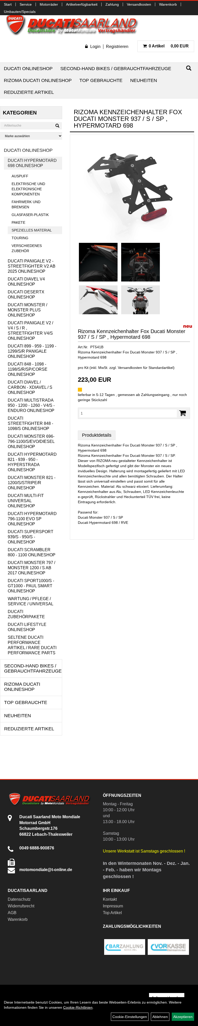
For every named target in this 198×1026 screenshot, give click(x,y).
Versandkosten (139, 4)
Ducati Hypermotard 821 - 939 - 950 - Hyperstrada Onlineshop (32, 462)
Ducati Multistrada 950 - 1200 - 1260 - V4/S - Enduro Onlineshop (31, 405)
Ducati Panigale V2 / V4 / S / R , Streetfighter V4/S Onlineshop (30, 331)
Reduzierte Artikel (29, 92)
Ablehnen (160, 1017)
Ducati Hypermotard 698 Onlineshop (32, 163)
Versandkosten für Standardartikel (145, 368)
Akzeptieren (183, 1017)
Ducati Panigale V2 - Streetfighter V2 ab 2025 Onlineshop (31, 266)
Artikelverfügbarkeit (81, 4)
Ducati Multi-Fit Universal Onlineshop (26, 500)
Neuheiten (143, 80)
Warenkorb (168, 4)
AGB (12, 913)
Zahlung (112, 4)
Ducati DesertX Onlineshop (26, 294)
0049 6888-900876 (36, 848)
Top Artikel (112, 913)
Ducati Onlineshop (28, 68)
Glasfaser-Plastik (30, 215)
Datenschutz (19, 899)
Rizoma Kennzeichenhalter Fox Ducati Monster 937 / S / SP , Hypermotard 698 (131, 334)
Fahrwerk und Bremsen (26, 204)
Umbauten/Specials (20, 11)
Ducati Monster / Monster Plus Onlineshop (27, 310)
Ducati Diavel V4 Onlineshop (26, 281)
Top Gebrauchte (100, 80)
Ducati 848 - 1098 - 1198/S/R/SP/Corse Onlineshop (27, 369)
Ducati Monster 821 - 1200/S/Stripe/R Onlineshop (31, 482)
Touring (20, 238)
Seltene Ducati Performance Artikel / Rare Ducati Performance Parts (32, 645)
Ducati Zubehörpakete (26, 614)
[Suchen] (188, 68)
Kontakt (110, 899)
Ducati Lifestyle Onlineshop (27, 627)
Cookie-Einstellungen (129, 1017)
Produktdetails (96, 435)
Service (26, 4)
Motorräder (49, 4)
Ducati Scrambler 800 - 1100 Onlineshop (31, 552)
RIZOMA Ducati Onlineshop (38, 80)
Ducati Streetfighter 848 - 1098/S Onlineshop (30, 423)
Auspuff (20, 176)
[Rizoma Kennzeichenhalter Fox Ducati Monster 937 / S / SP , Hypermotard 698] (132, 190)
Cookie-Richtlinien (78, 1007)
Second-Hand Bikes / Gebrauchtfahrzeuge (115, 68)
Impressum (113, 906)
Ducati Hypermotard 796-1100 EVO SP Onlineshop (32, 518)
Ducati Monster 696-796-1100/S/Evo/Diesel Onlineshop (31, 441)
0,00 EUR (169, 46)
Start (8, 4)
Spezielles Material (32, 230)
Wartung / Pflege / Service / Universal (30, 601)
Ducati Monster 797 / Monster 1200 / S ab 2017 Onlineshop (31, 567)
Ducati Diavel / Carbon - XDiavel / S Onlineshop (30, 387)
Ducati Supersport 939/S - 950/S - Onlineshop (30, 536)
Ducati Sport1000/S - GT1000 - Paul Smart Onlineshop (31, 585)
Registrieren (117, 46)
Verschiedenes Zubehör (27, 248)
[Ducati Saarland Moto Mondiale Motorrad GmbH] (75, 24)
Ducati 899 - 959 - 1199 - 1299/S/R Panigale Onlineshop (32, 351)
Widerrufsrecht (21, 906)
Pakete (18, 222)
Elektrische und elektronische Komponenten (28, 189)
